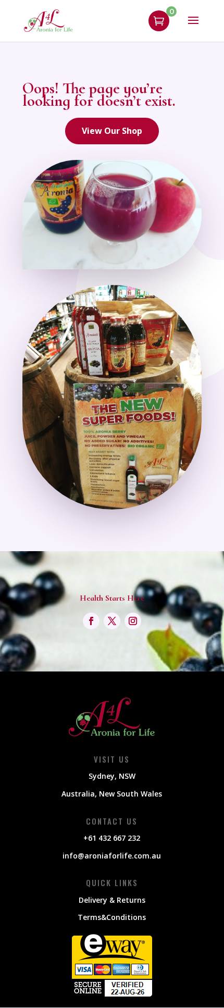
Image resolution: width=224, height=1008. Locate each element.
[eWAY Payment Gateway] (112, 995)
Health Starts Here (112, 598)
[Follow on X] (112, 621)
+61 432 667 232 (111, 838)
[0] (158, 20)
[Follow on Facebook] (91, 621)
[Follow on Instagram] (133, 621)
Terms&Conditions (112, 917)
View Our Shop (112, 130)
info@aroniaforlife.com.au (112, 856)
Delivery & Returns (112, 900)
